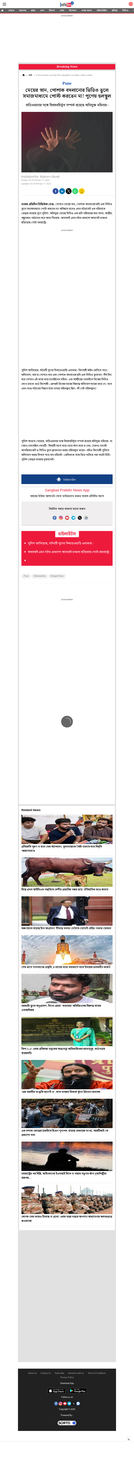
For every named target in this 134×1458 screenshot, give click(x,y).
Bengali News (57, 576)
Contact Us (46, 1373)
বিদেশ (52, 10)
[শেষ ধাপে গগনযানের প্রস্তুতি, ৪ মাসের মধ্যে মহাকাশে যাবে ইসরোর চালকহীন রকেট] (67, 949)
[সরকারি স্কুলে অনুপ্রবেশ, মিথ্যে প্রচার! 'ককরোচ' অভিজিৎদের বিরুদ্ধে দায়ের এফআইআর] (67, 988)
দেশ (42, 10)
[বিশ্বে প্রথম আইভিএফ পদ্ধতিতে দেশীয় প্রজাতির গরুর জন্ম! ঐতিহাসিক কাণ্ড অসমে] (67, 872)
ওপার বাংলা (86, 10)
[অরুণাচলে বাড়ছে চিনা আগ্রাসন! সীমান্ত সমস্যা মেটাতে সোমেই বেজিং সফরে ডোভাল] (67, 911)
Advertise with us (76, 1373)
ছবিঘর (114, 10)
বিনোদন (72, 10)
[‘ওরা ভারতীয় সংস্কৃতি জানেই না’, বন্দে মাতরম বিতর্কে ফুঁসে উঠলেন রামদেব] (67, 1074)
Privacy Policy (67, 1377)
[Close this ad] (128, 1439)
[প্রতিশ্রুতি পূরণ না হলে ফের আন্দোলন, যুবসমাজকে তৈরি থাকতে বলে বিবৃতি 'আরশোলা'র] (67, 829)
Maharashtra (40, 576)
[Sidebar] (4, 4)
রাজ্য (33, 10)
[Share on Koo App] (82, 193)
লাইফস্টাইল (102, 10)
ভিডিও (125, 10)
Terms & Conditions (97, 1373)
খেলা (62, 10)
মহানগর (22, 10)
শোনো (11, 10)
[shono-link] (130, 5)
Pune (26, 576)
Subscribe (59, 1373)
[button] (56, 191)
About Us (32, 1373)
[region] (67, 39)
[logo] (67, 4)
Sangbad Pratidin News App (67, 490)
